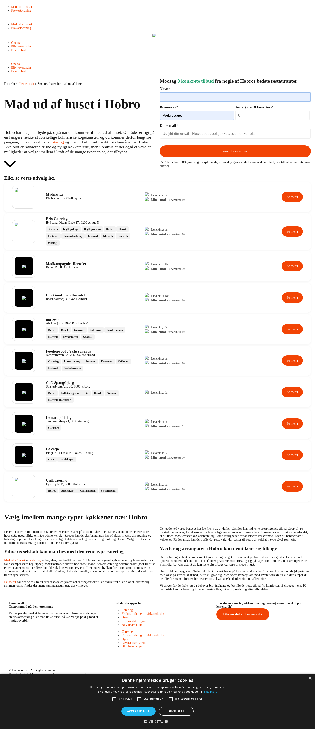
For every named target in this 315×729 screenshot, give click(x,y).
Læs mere (210, 692)
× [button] (310, 678)
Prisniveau (169, 107)
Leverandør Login (134, 621)
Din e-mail (169, 126)
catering (57, 142)
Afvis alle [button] (176, 711)
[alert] (157, 701)
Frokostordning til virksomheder (143, 613)
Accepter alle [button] (138, 711)
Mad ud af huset (21, 7)
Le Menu (10, 582)
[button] (157, 17)
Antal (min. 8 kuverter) (254, 107)
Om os (15, 42)
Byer (125, 617)
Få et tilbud (18, 50)
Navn (165, 89)
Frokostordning (21, 10)
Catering (127, 610)
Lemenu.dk (26, 83)
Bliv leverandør (21, 46)
